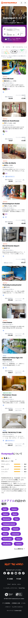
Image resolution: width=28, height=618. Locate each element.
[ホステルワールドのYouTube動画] (16, 573)
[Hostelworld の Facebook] (4, 573)
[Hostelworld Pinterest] (19, 573)
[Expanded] (3, 47)
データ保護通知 (6, 603)
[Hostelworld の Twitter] (8, 573)
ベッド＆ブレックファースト (10, 588)
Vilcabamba (7, 544)
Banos (15, 514)
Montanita (6, 519)
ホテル (4, 355)
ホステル (5, 76)
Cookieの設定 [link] (17, 610)
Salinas (5, 514)
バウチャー (8, 606)
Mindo (5, 534)
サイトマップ (10, 610)
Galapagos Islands (9, 524)
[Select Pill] (21, 2)
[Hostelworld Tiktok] (23, 573)
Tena (16, 519)
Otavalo (5, 529)
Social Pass (22, 588)
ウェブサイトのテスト (17, 606)
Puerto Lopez (7, 539)
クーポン (23, 603)
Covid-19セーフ (10, 176)
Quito (5, 509)
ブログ (8, 584)
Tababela (19, 544)
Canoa (18, 539)
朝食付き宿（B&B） (7, 393)
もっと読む (9, 57)
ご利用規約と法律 (15, 603)
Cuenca (14, 509)
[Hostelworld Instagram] (12, 573)
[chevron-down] (16, 459)
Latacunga (15, 534)
